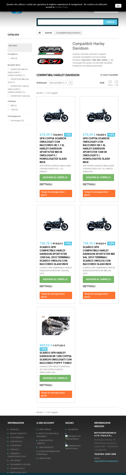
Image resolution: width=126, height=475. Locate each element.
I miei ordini (45, 429)
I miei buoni (45, 458)
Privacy (14, 449)
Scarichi (48, 33)
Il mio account (45, 422)
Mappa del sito (18, 472)
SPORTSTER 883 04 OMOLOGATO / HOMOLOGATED (18, 72)
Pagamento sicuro (20, 464)
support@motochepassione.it (107, 461)
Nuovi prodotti (18, 433)
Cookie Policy (17, 468)
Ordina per (42, 83)
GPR (14, 58)
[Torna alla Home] (40, 33)
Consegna (15, 445)
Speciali (14, 429)
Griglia (110, 85)
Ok (118, 6)
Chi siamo (15, 460)
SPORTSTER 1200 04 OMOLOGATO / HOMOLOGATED (18, 89)
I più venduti (17, 437)
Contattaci (16, 441)
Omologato (17, 120)
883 (14, 105)
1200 (14, 109)
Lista (116, 85)
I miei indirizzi (46, 447)
